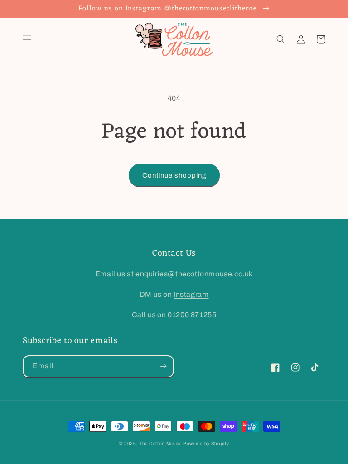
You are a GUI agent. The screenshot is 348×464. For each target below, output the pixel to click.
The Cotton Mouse (160, 443)
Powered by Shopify (206, 443)
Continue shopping (174, 175)
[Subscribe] (163, 366)
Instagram (191, 294)
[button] (27, 39)
